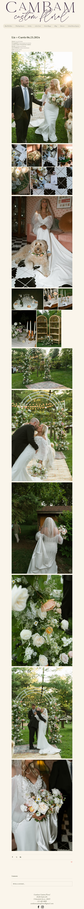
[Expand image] (19, 155)
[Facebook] (38, 907)
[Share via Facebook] (12, 857)
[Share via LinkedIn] (20, 857)
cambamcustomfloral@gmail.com (42, 904)
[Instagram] (42, 907)
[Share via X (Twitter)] (16, 857)
